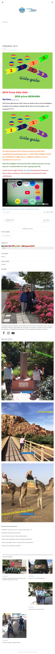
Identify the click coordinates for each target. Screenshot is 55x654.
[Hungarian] (17, 246)
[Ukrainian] (34, 246)
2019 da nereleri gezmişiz (11, 209)
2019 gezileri (21, 209)
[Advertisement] (28, 34)
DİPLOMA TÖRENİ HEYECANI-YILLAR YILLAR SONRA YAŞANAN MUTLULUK (13, 579)
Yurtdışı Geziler (28, 392)
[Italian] (19, 246)
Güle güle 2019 (35, 209)
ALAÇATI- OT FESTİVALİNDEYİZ (37, 578)
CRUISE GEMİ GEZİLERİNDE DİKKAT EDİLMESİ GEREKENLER (16, 539)
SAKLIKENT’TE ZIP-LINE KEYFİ (36, 609)
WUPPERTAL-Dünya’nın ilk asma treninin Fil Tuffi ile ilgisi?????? (16, 529)
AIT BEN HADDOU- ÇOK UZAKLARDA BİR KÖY (27, 456)
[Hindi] (15, 246)
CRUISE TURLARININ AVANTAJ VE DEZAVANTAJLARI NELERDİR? (17, 542)
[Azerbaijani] (4, 246)
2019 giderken (28, 209)
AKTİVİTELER (5, 22)
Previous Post (10, 220)
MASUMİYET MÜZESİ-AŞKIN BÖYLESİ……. (11, 533)
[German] (13, 246)
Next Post (46, 220)
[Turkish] (32, 246)
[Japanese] (21, 246)
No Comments (6, 212)
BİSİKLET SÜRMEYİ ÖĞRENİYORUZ (11, 642)
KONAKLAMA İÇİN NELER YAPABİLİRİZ (11, 545)
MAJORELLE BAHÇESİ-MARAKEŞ (27, 395)
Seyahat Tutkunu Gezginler (10, 50)
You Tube (27, 170)
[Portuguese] (23, 246)
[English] (10, 246)
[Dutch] (8, 246)
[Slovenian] (28, 246)
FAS (23, 392)
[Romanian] (25, 246)
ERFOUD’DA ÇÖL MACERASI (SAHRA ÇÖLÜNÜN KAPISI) (27, 516)
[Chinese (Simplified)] (6, 246)
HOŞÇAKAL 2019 (10, 46)
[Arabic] (2, 246)
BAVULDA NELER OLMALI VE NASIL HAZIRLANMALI (14, 536)
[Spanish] (30, 246)
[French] (12, 246)
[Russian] (26, 246)
